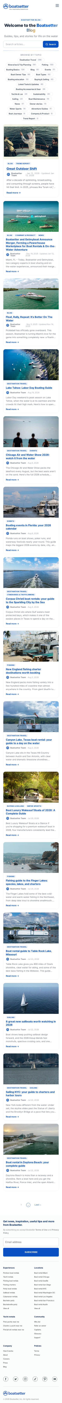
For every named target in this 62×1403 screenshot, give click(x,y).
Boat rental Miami (40, 1272)
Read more (12, 193)
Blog (35, 69)
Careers (6, 1358)
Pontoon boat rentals (11, 1272)
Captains (37, 1329)
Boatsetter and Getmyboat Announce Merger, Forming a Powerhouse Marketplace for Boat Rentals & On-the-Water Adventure (30, 244)
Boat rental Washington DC (44, 1292)
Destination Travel (30, 60)
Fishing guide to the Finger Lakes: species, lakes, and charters (27, 882)
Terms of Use (41, 1229)
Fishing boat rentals (10, 1280)
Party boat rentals (10, 1288)
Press (5, 1362)
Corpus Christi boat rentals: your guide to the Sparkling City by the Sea (30, 600)
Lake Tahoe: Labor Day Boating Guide (29, 387)
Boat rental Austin (41, 1304)
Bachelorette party (10, 1304)
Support (37, 1337)
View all (6, 1308)
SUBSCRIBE (31, 1252)
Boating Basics (15, 69)
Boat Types (43, 74)
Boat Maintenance (39, 99)
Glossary (37, 1333)
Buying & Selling (43, 79)
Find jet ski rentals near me (13, 1329)
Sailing (17, 99)
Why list (37, 1321)
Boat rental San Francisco (44, 1300)
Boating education (18, 79)
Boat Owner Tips (20, 74)
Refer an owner (40, 1325)
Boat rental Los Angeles (43, 1296)
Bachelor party (8, 1300)
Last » (38, 1204)
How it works (8, 1351)
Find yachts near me (11, 1321)
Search (52, 44)
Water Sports (17, 109)
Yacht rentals (8, 1276)
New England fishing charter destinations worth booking (23, 671)
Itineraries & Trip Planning (22, 65)
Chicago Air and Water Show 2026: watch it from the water (28, 456)
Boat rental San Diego (42, 1284)
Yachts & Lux (19, 94)
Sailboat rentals (9, 1292)
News (19, 104)
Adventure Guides (41, 109)
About (5, 1354)
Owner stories (38, 104)
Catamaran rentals (10, 1296)
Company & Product (41, 113)
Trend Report (30, 118)
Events (50, 69)
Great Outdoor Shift (22, 169)
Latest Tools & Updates (30, 84)
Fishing (47, 65)
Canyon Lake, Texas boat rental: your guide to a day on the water (29, 741)
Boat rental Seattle (41, 1280)
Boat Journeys (17, 113)
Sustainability (41, 94)
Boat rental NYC (40, 1288)
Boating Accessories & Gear (30, 89)
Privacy (37, 1354)
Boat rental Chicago (41, 1276)
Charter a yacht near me (12, 1325)
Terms (36, 1351)
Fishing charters (9, 1284)
